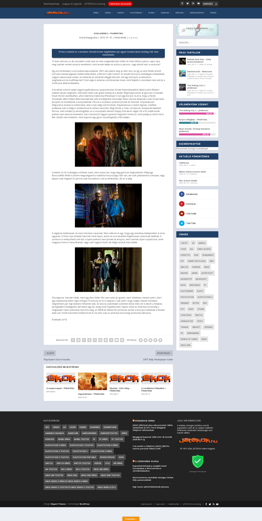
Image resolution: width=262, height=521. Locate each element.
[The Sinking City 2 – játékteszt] (182, 87)
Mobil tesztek (81, 439)
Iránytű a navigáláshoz (197, 28)
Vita (107, 463)
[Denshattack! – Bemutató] (182, 73)
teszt (200, 321)
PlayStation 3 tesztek (81, 445)
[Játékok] (197, 443)
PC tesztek (208, 64)
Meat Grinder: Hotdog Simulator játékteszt (194, 130)
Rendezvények (197, 13)
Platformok (136, 13)
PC (205, 285)
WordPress (85, 504)
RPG (205, 303)
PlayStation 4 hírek (107, 445)
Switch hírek (63, 463)
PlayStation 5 (80, 451)
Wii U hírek (66, 469)
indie (206, 267)
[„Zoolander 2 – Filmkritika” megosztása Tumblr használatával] (89, 340)
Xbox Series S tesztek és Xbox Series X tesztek (200, 77)
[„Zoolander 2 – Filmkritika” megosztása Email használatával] (116, 340)
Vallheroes (184, 163)
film (196, 255)
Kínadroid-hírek (145, 421)
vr (182, 333)
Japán (194, 273)
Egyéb (73, 427)
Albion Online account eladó (192, 171)
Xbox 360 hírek (101, 469)
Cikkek (108, 13)
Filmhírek (95, 427)
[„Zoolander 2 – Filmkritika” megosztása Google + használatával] (84, 340)
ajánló (202, 243)
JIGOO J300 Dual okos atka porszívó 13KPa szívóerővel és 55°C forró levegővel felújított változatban (153, 427)
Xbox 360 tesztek (54, 475)
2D (193, 243)
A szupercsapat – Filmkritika (60, 388)
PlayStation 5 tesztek (195, 76)
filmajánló (208, 255)
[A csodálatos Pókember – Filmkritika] (155, 378)
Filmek (151, 13)
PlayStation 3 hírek (55, 445)
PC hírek (103, 439)
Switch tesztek (82, 463)
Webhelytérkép (51, 3)
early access (204, 249)
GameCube (73, 433)
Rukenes (193, 174)
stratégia (186, 315)
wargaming (193, 333)
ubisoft (196, 327)
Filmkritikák (120, 37)
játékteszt (207, 273)
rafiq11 (193, 165)
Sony (190, 309)
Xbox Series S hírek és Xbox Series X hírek (66, 481)
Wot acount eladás (188, 180)
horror (196, 267)
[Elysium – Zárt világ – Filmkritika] (124, 378)
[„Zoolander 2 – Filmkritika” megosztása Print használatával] (122, 340)
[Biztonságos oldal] (198, 469)
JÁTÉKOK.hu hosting (94, 3)
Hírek (95, 13)
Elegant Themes (58, 504)
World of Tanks (189, 339)
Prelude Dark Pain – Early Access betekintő (199, 60)
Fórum (213, 13)
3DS (47, 427)
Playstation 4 (205, 297)
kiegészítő (186, 279)
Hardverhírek (89, 433)
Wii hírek (118, 463)
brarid (82, 37)
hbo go (184, 267)
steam (200, 309)
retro (196, 303)
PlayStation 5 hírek (101, 451)
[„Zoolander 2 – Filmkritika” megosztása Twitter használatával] (78, 340)
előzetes (185, 255)
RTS (182, 309)
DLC (191, 249)
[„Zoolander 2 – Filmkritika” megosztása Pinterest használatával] (95, 340)
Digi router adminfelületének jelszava (151, 487)
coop (183, 249)
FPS (182, 261)
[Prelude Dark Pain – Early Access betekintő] (182, 61)
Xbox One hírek (89, 475)
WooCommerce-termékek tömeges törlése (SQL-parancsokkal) (153, 478)
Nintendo (195, 285)
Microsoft (201, 279)
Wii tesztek (51, 469)
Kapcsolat (160, 504)
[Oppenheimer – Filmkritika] (92, 381)
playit (200, 291)
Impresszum (146, 504)
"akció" (184, 243)
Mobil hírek (64, 439)
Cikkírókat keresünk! (120, 3)
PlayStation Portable (84, 457)
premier (185, 303)
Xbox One (185, 345)
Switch (199, 315)
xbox (204, 339)
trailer (184, 327)
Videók (120, 13)
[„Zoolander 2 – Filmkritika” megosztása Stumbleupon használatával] (111, 340)
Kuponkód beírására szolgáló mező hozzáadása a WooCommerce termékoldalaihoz (149, 468)
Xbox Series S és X (107, 487)
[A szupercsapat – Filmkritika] (60, 378)
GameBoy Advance (54, 433)
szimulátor (187, 321)
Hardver (165, 13)
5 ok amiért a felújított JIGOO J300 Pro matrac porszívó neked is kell (151, 447)
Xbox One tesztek (110, 475)
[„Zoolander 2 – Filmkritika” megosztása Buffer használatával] (105, 340)
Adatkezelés (174, 504)
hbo (212, 261)
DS (64, 427)
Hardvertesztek (109, 433)
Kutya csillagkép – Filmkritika (193, 119)
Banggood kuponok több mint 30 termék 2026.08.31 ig (152, 438)
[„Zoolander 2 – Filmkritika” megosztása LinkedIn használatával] (100, 340)
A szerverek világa (147, 461)
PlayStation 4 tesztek (57, 451)
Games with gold (197, 261)
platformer (187, 291)
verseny (208, 327)
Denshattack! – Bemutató (199, 71)
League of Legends (72, 3)
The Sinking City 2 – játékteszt (196, 86)
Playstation (187, 297)
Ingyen (184, 273)
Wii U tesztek (83, 469)
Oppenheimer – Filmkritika (91, 394)
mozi (183, 285)
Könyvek (179, 13)
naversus (193, 183)
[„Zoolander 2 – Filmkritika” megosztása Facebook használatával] (73, 340)
